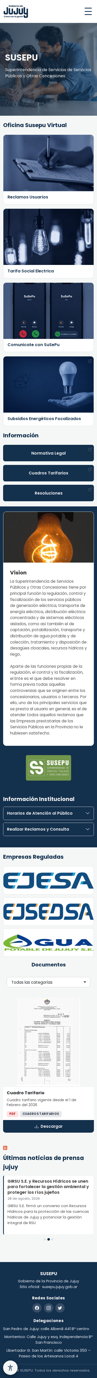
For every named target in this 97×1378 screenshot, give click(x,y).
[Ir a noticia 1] (45, 1239)
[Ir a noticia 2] (48, 1239)
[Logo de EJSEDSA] (48, 911)
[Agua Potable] (48, 942)
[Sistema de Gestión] (15, 11)
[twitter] (60, 1308)
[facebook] (37, 1308)
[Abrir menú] (88, 11)
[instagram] (48, 1308)
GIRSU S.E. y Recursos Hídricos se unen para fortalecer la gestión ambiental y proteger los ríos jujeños (48, 1187)
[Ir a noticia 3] (52, 1239)
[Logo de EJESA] (48, 880)
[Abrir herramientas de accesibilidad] (10, 1367)
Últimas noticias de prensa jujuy (43, 1162)
